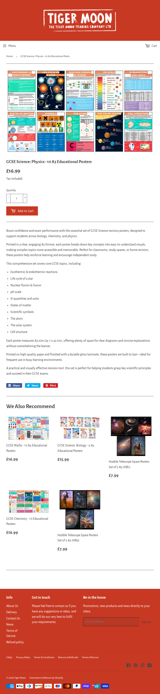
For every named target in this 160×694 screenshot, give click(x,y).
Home (9, 56)
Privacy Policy (23, 657)
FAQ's (9, 657)
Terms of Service (90, 657)
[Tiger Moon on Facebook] (128, 666)
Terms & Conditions (44, 657)
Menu (12, 45)
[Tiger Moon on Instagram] (142, 666)
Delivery (11, 612)
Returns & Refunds (68, 657)
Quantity (11, 190)
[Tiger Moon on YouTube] (149, 666)
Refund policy (15, 642)
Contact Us (13, 618)
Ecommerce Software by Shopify (46, 678)
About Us (12, 606)
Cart (154, 45)
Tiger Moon (20, 678)
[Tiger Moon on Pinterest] (135, 666)
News (10, 624)
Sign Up (146, 621)
